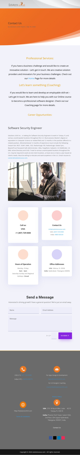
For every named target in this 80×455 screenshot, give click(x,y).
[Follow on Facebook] (50, 438)
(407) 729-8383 (59, 232)
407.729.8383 (26, 375)
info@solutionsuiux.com (57, 229)
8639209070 (28, 379)
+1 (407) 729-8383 (23, 233)
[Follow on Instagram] (63, 438)
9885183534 (59, 235)
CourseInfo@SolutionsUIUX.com (56, 387)
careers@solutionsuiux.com (17, 158)
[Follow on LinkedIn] (59, 438)
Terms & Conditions (23, 417)
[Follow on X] (54, 438)
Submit (65, 335)
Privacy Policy (57, 397)
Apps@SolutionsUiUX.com (56, 379)
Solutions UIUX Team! (17, 27)
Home (31, 78)
